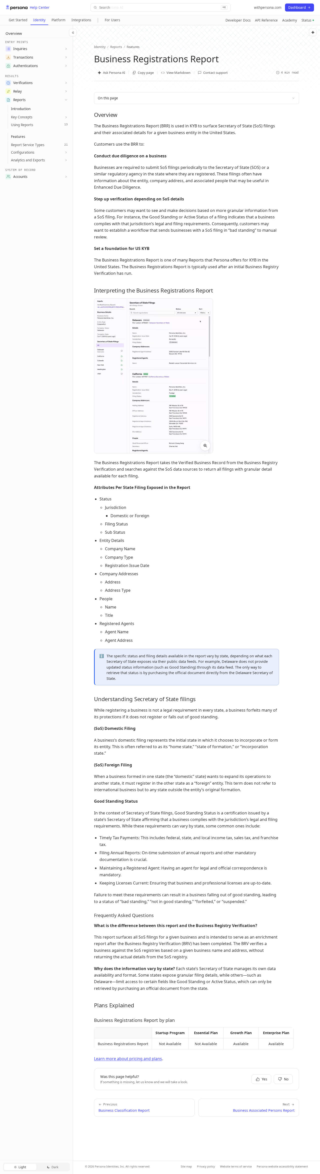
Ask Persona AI (114, 72)
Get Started (18, 20)
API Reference (266, 20)
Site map (186, 1166)
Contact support (215, 72)
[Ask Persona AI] (312, 32)
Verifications (22, 83)
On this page (108, 98)
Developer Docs (238, 20)
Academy (289, 20)
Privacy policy (206, 1166)
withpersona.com (268, 7)
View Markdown (178, 72)
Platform (59, 20)
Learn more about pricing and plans (128, 1058)
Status (306, 20)
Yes (264, 1079)
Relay (17, 91)
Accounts (20, 176)
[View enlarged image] (205, 445)
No (286, 1079)
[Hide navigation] (72, 32)
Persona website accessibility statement (282, 1166)
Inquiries (20, 49)
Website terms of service (236, 1166)
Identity (39, 20)
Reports (19, 100)
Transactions (23, 57)
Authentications (25, 66)
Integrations (81, 20)
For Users (112, 20)
